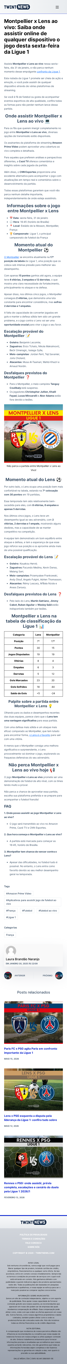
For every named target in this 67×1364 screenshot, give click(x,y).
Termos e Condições (33, 1238)
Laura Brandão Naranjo (23, 959)
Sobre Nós (34, 1247)
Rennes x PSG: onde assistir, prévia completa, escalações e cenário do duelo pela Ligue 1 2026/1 (31, 1187)
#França (10, 910)
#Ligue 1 (11, 917)
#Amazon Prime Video (18, 893)
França (10, 934)
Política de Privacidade (33, 1234)
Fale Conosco (33, 1243)
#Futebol (27, 910)
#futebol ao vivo (48, 910)
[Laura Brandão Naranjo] (11, 951)
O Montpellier (11, 257)
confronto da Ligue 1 (48, 71)
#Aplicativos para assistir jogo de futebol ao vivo (31, 902)
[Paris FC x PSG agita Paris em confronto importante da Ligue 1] (33, 1022)
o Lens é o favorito (39, 735)
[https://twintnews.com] (17, 7)
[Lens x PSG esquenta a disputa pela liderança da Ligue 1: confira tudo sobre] (33, 1089)
